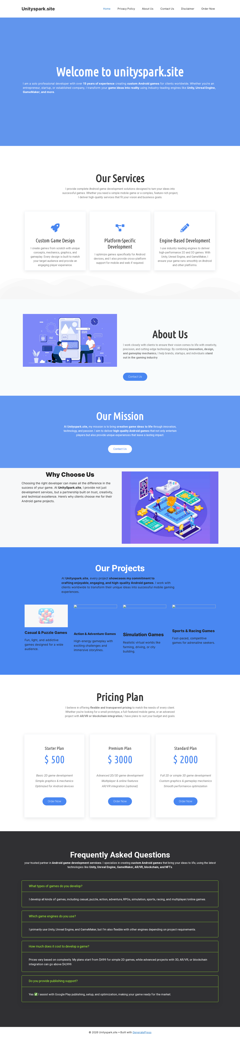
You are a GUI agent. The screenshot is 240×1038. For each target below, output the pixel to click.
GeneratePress (142, 1032)
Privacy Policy (126, 8)
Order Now (208, 8)
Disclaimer (187, 8)
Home (107, 8)
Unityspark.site (38, 8)
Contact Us (167, 8)
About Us (147, 8)
